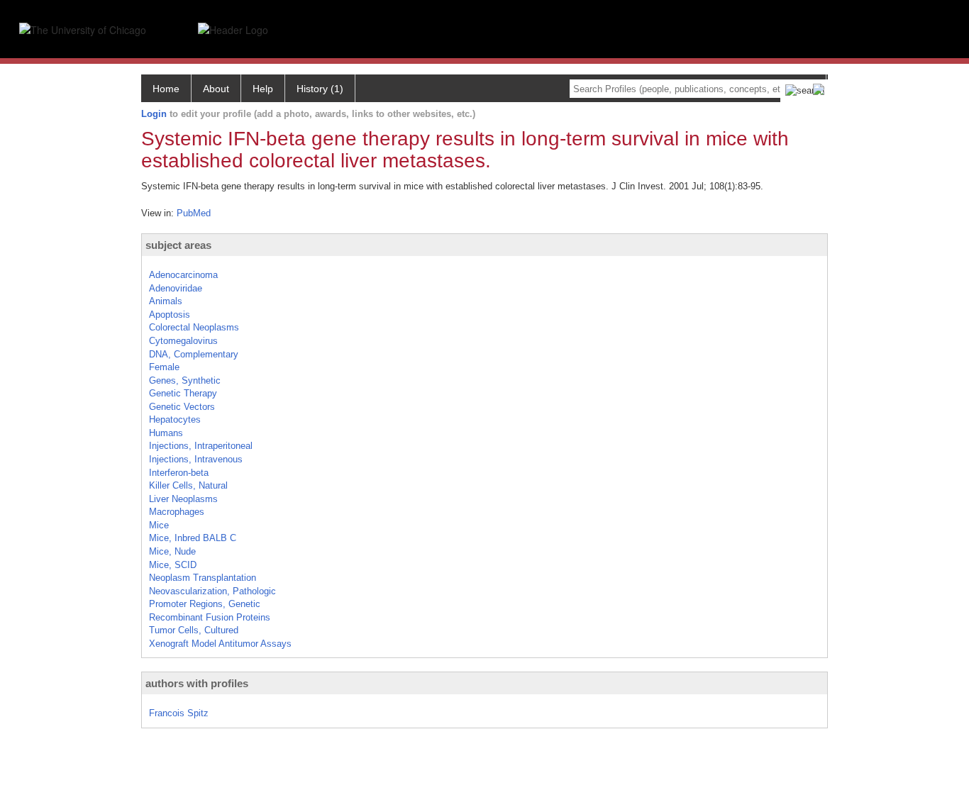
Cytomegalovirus (183, 340)
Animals (165, 301)
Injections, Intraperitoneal (201, 445)
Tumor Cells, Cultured (193, 630)
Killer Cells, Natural (188, 485)
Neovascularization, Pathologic (212, 591)
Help (263, 88)
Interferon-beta (179, 472)
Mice (159, 525)
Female (164, 367)
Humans (166, 433)
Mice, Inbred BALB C (192, 538)
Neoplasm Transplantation (202, 577)
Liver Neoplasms (183, 499)
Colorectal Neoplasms (194, 327)
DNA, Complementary (193, 354)
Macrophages (176, 511)
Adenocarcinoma (183, 274)
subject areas (178, 245)
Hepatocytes (175, 419)
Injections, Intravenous (196, 459)
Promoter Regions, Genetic (204, 604)
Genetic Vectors (182, 406)
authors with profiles (196, 683)
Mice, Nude (172, 551)
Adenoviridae (175, 288)
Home (166, 88)
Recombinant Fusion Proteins (209, 617)
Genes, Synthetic (185, 380)
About (216, 88)
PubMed (194, 213)
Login (154, 114)
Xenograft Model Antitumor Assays (220, 643)
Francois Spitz (179, 713)
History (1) (320, 88)
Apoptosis (169, 314)
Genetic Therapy (183, 393)
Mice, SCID (172, 565)
